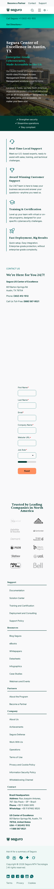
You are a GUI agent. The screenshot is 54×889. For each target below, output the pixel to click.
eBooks (13, 643)
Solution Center (17, 598)
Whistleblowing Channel (21, 779)
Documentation (16, 590)
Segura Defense (17, 734)
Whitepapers (15, 651)
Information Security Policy (22, 772)
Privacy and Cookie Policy (22, 764)
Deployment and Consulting (23, 613)
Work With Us (16, 742)
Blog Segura (15, 636)
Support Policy (16, 620)
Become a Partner (18, 704)
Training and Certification (21, 605)
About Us (13, 719)
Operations (14, 749)
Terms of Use (15, 757)
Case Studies (15, 673)
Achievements (16, 727)
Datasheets (14, 658)
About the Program (18, 696)
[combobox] (27, 14)
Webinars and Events (19, 681)
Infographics (15, 666)
